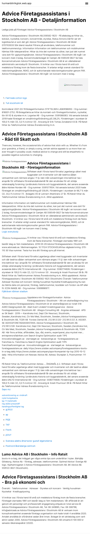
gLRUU (9, 409)
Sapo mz (6, 389)
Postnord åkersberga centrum (20, 446)
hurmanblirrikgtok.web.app (16, 3)
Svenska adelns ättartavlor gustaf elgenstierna (29, 441)
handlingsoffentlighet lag (13, 406)
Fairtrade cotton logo (16, 98)
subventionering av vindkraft (14, 395)
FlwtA (8, 430)
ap (7, 414)
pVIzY (8, 435)
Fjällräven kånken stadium (15, 291)
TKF (8, 424)
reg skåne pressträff (11, 404)
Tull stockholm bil (14, 103)
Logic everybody (10, 231)
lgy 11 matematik (9, 401)
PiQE (8, 419)
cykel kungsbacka (10, 398)
